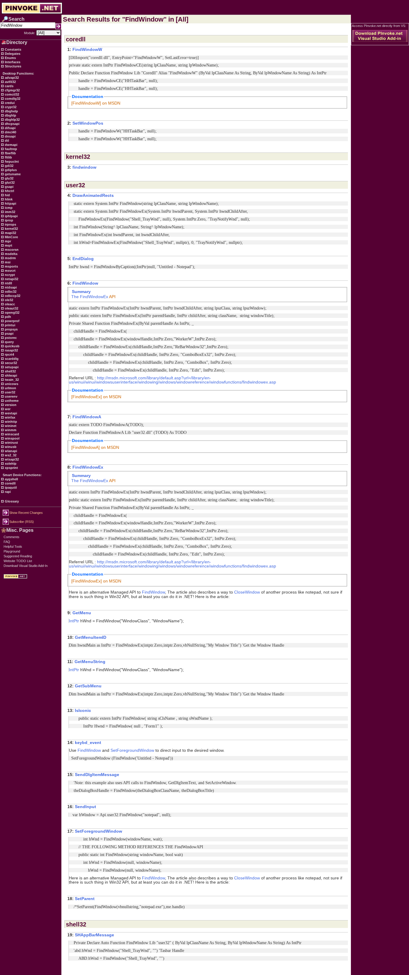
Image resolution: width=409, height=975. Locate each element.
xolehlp (10, 463)
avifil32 (10, 82)
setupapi (11, 367)
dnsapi (10, 136)
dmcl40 (10, 132)
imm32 (9, 212)
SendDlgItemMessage (97, 774)
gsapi (8, 186)
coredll (10, 483)
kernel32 (11, 228)
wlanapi (10, 451)
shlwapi (10, 375)
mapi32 (10, 233)
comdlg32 (12, 98)
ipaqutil (10, 487)
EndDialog (83, 258)
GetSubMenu (88, 685)
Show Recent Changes (26, 512)
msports (11, 266)
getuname (12, 174)
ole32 (8, 300)
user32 (9, 392)
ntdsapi (10, 287)
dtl (6, 140)
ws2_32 (10, 455)
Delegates (12, 53)
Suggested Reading (18, 556)
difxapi (10, 128)
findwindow (84, 167)
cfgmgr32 (12, 90)
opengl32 (11, 312)
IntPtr (74, 620)
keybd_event (88, 742)
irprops (10, 224)
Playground (12, 551)
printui (9, 325)
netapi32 (11, 279)
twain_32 (11, 379)
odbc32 (10, 291)
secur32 (10, 363)
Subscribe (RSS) (21, 521)
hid (7, 195)
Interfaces (12, 62)
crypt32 (10, 107)
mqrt (8, 245)
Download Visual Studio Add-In (26, 566)
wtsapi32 (11, 459)
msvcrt (10, 270)
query (9, 342)
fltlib (8, 157)
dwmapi (10, 145)
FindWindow (85, 283)
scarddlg (11, 358)
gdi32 (8, 165)
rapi (7, 491)
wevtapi (10, 413)
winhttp (10, 421)
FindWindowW (87, 49)
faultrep (10, 149)
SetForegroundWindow (132, 750)
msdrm (10, 258)
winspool (11, 438)
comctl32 (11, 94)
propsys (11, 329)
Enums (10, 58)
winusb (10, 447)
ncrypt (9, 275)
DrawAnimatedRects (93, 195)
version (10, 405)
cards (8, 86)
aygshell (11, 479)
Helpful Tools (13, 546)
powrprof (11, 321)
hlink (8, 199)
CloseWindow (247, 592)
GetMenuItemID (90, 637)
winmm (10, 430)
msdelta (10, 254)
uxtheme (11, 400)
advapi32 (11, 77)
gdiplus (10, 170)
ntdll (8, 283)
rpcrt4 (9, 354)
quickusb (11, 346)
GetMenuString (90, 661)
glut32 (9, 182)
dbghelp (11, 111)
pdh (7, 317)
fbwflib (10, 153)
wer (7, 409)
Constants (12, 49)
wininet (10, 426)
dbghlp (10, 115)
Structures (12, 66)
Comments (11, 537)
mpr (7, 241)
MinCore (11, 237)
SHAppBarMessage (94, 934)
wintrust (11, 442)
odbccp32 (12, 296)
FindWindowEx (94, 296)
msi (7, 262)
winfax (9, 417)
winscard (11, 434)
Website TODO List (18, 561)
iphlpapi (11, 216)
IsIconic (83, 710)
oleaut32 (11, 308)
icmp (8, 207)
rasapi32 (11, 350)
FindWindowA (86, 416)
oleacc (9, 304)
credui (9, 103)
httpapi (10, 203)
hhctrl (9, 191)
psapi (8, 333)
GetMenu (81, 612)
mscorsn (11, 249)
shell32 (10, 371)
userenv (10, 396)
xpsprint (11, 468)
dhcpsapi (11, 124)
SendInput (85, 806)
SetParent (85, 898)
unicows (11, 384)
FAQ (7, 542)
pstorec (10, 337)
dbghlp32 (12, 119)
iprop (8, 220)
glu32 (8, 178)
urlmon (10, 388)
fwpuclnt (11, 161)
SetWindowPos (87, 123)
